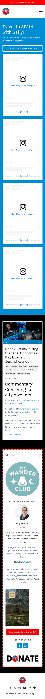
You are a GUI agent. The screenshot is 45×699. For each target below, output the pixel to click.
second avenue (11, 373)
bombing (14, 366)
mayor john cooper (12, 370)
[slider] (22, 342)
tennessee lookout (24, 373)
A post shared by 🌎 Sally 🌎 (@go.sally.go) (23, 112)
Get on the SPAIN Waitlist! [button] (22, 48)
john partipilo (33, 366)
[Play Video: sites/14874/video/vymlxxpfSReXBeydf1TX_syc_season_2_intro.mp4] (22, 330)
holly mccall (23, 366)
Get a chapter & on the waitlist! (22, 632)
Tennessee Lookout (30, 400)
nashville (23, 370)
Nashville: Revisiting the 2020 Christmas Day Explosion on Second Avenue (21, 355)
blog (7, 366)
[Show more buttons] (40, 342)
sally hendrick (32, 370)
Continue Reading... (13, 435)
